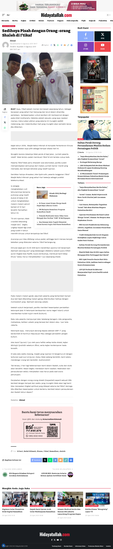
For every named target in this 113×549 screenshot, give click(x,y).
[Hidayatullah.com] (56, 15)
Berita (80, 139)
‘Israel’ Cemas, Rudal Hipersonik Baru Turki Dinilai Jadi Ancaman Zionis (92, 197)
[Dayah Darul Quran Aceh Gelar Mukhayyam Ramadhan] (42, 499)
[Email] (64, 45)
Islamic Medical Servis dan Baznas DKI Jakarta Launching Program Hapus (69, 511)
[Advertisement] (51, 136)
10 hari (20, 451)
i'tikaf (46, 451)
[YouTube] (57, 539)
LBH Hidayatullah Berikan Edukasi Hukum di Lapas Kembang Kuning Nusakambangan (94, 168)
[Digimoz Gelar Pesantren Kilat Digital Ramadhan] (15, 499)
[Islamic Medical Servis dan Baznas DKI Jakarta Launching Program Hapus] (70, 499)
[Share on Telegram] (61, 45)
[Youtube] (102, 47)
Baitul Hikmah (30, 451)
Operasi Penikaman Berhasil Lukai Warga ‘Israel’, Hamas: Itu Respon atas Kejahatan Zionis (94, 217)
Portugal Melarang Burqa (91, 162)
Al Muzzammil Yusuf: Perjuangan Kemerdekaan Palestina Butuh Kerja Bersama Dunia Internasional (93, 176)
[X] (102, 36)
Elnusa (40, 451)
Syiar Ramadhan (8, 26)
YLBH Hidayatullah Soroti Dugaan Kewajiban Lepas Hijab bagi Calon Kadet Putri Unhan (93, 237)
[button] (4, 14)
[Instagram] (86, 47)
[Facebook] (86, 36)
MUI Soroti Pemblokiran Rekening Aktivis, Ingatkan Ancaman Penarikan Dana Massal (94, 227)
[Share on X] (54, 45)
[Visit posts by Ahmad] (5, 45)
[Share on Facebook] (51, 45)
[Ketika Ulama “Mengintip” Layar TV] (98, 499)
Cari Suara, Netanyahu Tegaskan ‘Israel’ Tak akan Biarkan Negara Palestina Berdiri (92, 207)
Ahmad (13, 41)
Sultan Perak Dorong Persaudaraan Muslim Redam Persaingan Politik (94, 145)
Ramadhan (54, 451)
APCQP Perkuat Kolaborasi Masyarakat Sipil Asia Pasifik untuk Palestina (93, 272)
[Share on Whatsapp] (57, 45)
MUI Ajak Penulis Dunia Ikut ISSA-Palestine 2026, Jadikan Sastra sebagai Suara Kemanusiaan (94, 262)
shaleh (62, 451)
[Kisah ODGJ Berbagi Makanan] (42, 195)
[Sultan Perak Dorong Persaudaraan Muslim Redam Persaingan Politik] (94, 130)
